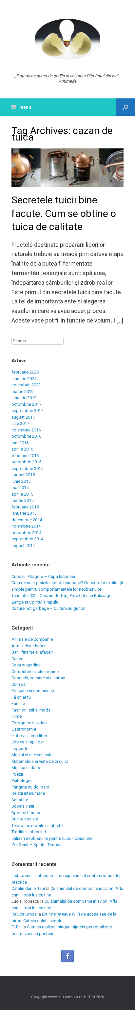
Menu (25, 107)
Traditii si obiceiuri (28, 831)
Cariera (18, 658)
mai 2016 (20, 442)
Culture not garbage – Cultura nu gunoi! (48, 608)
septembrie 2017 (27, 410)
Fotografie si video (29, 722)
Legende (19, 748)
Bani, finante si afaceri (32, 652)
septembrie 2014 (27, 538)
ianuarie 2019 (23, 397)
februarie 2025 (25, 372)
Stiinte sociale (24, 818)
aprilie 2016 (22, 449)
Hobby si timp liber (29, 735)
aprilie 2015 (22, 494)
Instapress (21, 875)
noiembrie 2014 (26, 526)
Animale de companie (32, 639)
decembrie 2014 (26, 519)
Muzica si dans (25, 767)
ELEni (16, 926)
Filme (16, 716)
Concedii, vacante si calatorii (38, 677)
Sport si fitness (25, 812)
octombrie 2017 (26, 404)
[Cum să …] (67, 39)
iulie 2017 (20, 423)
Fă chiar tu (21, 697)
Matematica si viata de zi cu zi (39, 761)
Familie (18, 703)
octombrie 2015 (26, 461)
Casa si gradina (26, 664)
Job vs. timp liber (27, 741)
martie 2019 (22, 391)
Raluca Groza (24, 914)
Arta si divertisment (29, 645)
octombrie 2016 (26, 436)
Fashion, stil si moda (30, 710)
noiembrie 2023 (26, 384)
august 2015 (23, 474)
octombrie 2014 (26, 532)
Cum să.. (19, 684)
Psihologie (21, 780)
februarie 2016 (25, 455)
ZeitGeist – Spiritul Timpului (37, 844)
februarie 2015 (25, 507)
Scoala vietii (22, 806)
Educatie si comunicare (33, 690)
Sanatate (19, 799)
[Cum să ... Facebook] (67, 956)
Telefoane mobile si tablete (37, 825)
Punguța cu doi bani (30, 787)
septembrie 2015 (27, 468)
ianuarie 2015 (23, 513)
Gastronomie (23, 729)
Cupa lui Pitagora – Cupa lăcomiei (43, 576)
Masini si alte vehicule (31, 754)
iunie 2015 (20, 481)
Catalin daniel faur (28, 888)
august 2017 (23, 417)
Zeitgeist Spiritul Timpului (35, 602)
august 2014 (23, 545)
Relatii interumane (28, 793)
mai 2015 (20, 487)
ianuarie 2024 (23, 378)
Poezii (17, 774)
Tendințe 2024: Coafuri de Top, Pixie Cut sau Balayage (61, 595)
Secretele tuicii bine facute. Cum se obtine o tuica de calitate (63, 213)
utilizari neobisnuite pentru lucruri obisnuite (51, 838)
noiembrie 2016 (26, 429)
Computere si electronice (35, 671)
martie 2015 (22, 500)
